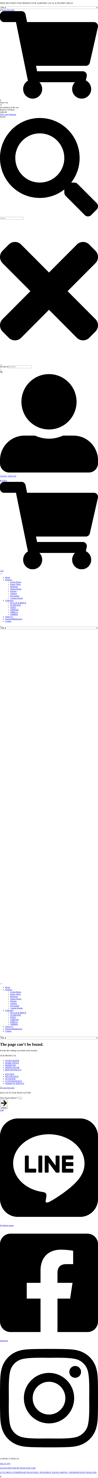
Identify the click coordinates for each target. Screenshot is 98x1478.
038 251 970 (5, 1464)
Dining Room (15, 589)
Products (8, 580)
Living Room (15, 582)
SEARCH (4, 367)
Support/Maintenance (13, 619)
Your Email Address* (9, 1098)
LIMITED (14, 610)
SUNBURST (15, 605)
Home (7, 577)
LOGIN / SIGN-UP (8, 476)
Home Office (15, 584)
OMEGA (14, 612)
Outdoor (13, 594)
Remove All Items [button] (7, 110)
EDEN (13, 607)
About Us (9, 617)
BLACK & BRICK (18, 603)
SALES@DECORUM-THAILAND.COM (17, 1468)
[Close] (1, 626)
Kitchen (13, 591)
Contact (8, 621)
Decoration (14, 596)
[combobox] (12, 218)
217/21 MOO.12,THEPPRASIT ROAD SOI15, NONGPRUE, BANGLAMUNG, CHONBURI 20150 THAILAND (48, 1472)
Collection (9, 600)
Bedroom (14, 587)
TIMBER (14, 614)
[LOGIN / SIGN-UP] (49, 472)
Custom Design (16, 598)
